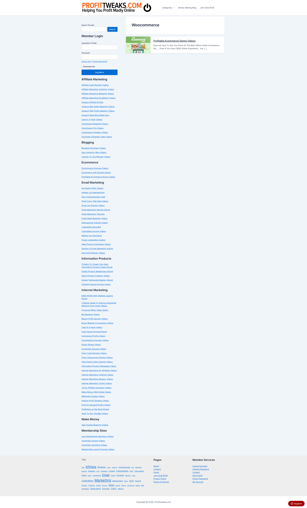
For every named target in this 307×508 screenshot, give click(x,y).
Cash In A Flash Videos (92, 119)
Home (156, 472)
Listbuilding (87, 480)
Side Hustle (130, 485)
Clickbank (104, 471)
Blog (132, 467)
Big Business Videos (91, 314)
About (156, 466)
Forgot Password (200, 478)
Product (84, 485)
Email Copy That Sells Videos (95, 201)
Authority (114, 467)
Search (112, 29)
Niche (131, 481)
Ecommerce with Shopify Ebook (96, 172)
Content (112, 471)
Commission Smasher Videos (95, 132)
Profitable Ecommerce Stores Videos (98, 177)
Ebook (89, 475)
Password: (86, 53)
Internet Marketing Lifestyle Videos (97, 375)
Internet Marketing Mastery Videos (97, 379)
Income (120, 475)
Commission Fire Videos (92, 128)
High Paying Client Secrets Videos (97, 362)
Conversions (122, 471)
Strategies (85, 489)
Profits (98, 485)
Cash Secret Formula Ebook (94, 331)
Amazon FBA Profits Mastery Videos (98, 111)
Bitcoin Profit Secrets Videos (95, 319)
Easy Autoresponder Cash (93, 197)
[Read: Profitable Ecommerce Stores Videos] (138, 44)
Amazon (101, 467)
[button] (173, 7)
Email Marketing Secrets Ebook (96, 210)
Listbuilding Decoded (91, 227)
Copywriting (139, 471)
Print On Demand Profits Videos (96, 405)
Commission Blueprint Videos (95, 124)
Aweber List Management (93, 192)
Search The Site (88, 25)
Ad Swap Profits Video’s (92, 188)
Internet (127, 475)
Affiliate (91, 467)
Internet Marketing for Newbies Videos (99, 370)
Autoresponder (124, 467)
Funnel (113, 475)
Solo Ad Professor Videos (93, 253)
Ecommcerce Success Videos (95, 168)
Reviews (104, 485)
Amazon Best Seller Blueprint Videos (98, 106)
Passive (138, 481)
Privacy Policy (160, 478)
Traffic (114, 489)
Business (91, 471)
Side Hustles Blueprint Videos (95, 425)
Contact (157, 469)
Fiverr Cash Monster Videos (94, 353)
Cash (97, 471)
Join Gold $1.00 (161, 475)
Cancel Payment (199, 466)
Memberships (117, 481)
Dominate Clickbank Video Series (97, 137)
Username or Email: (89, 43)
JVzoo (133, 475)
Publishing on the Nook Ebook (95, 409)
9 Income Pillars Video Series (95, 310)
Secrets (117, 485)
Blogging (138, 467)
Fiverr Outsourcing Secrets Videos (97, 357)
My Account (197, 482)
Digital (84, 475)
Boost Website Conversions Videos (97, 323)
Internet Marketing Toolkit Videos (97, 383)
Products (91, 485)
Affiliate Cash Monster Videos (95, 85)
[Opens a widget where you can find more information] (296, 504)
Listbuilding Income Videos (94, 231)
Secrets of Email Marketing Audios (97, 248)
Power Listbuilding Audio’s (93, 240)
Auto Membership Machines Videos (98, 436)
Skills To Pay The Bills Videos (95, 413)
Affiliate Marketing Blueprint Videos (98, 93)
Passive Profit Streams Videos (95, 400)
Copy (131, 471)
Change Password (200, 469)
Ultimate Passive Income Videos (96, 284)
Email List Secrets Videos (93, 205)
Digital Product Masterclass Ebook (97, 271)
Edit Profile (197, 475)
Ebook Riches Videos (91, 344)
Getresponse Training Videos (95, 222)
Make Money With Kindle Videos (96, 392)
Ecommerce (97, 475)
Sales (111, 485)
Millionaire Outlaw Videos (93, 396)
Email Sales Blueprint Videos (94, 218)
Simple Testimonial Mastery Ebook (97, 280)
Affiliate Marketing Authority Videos (98, 89)
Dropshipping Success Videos (95, 340)
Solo (142, 485)
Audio (109, 467)
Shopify (123, 485)
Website (121, 489)
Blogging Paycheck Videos (94, 148)
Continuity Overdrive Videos (94, 445)
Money (126, 481)
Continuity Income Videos (93, 441)
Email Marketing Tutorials (93, 214)
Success (105, 489)
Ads (83, 467)
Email (106, 475)
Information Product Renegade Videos (99, 366)
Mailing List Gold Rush (92, 235)
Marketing (102, 480)
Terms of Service (161, 482)
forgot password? (100, 61)
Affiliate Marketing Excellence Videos (98, 98)
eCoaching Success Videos (94, 349)
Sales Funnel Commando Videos (96, 244)
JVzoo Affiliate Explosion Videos (96, 387)
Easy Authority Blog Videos (94, 152)
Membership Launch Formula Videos (98, 449)
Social (138, 485)
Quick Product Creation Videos (96, 276)
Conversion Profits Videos (93, 336)
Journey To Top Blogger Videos (96, 157)
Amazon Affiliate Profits (92, 102)
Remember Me (89, 66)
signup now (86, 61)
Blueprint (84, 471)
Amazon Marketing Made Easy (95, 115)
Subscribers (95, 489)
